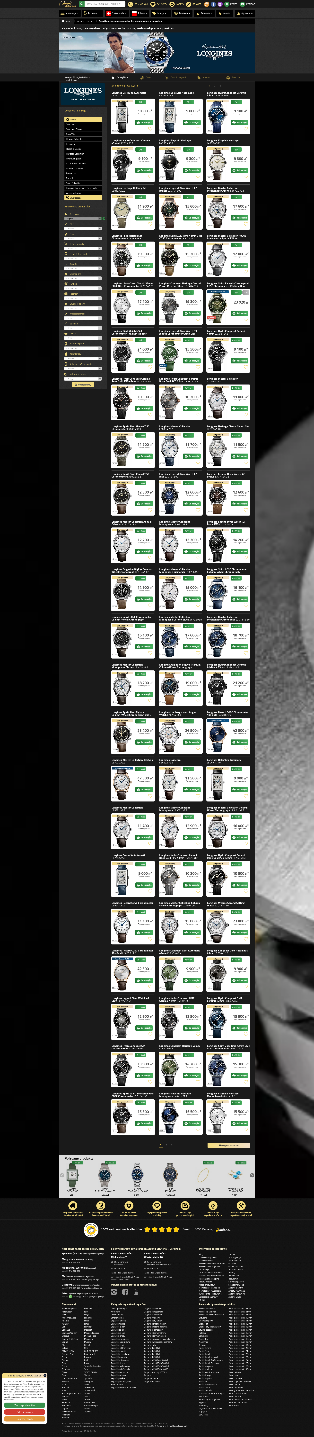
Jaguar (65, 1409)
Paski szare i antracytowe (240, 1399)
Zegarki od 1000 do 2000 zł (156, 1363)
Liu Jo (86, 1315)
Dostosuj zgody (25, 1418)
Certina (65, 1360)
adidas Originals (69, 1309)
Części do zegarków (208, 1257)
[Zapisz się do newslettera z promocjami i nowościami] (206, 4)
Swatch (87, 1384)
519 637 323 (74, 1279)
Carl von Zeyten (69, 1354)
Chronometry (117, 1315)
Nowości (74, 119)
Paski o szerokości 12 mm (240, 1324)
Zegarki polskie (118, 1378)
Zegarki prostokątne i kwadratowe (121, 1382)
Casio (64, 1357)
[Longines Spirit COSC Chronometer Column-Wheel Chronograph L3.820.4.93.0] (218, 593)
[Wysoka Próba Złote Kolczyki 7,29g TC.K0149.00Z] (236, 1174)
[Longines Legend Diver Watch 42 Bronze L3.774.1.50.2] (170, 211)
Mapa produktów (207, 1285)
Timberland (89, 1390)
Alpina (65, 1315)
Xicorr (87, 1409)
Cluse (64, 1363)
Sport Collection (73, 183)
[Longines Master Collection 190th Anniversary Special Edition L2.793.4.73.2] (218, 259)
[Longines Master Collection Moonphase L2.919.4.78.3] (170, 545)
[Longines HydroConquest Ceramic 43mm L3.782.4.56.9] (218, 354)
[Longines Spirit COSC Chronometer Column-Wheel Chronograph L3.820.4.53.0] (122, 640)
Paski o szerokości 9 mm (239, 1315)
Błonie (65, 1345)
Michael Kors (90, 1336)
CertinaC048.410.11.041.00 (138, 1190)
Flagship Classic (73, 149)
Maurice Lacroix (91, 1333)
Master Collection (74, 168)
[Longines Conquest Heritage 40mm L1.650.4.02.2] (170, 1069)
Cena (72, 234)
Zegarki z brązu (118, 1336)
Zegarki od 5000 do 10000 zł (157, 1369)
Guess (64, 1399)
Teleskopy (203, 1405)
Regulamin (233, 1279)
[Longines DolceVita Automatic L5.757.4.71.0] (122, 116)
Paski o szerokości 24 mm (240, 1360)
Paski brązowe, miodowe (239, 1381)
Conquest (70, 124)
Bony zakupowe (206, 1321)
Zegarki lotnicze (118, 1363)
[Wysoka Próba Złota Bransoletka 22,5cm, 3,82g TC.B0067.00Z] (203, 1174)
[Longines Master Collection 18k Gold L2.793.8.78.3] (122, 783)
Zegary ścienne (151, 1378)
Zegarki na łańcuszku (120, 1369)
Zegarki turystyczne (153, 1315)
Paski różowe (234, 1396)
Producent (74, 214)
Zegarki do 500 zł (152, 1357)
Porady (231, 1272)
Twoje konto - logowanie (210, 1294)
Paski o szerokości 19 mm (240, 1345)
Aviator (65, 1324)
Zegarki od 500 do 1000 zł (156, 1360)
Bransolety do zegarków (210, 1327)
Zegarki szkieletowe (153, 1309)
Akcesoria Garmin (207, 1309)
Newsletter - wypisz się (210, 1291)
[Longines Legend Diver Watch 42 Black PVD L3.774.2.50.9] (218, 545)
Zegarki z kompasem (153, 1330)
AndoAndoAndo (69, 1318)
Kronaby (88, 1309)
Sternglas (88, 1381)
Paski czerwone (235, 1387)
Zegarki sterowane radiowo (123, 1387)
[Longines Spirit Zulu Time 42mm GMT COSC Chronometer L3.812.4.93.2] (218, 1069)
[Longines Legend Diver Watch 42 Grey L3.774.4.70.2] (122, 1022)
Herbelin (66, 1402)
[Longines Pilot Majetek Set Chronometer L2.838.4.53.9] (122, 259)
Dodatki (73, 333)
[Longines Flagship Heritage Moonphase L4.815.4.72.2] (218, 1117)
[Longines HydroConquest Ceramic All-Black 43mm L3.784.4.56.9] (218, 688)
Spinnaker (88, 1378)
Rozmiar (74, 294)
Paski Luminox (205, 1369)
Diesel (64, 1372)
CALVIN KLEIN (68, 1351)
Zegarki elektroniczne (121, 1348)
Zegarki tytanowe (152, 1318)
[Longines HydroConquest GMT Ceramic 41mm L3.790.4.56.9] (170, 1022)
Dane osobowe (206, 1260)
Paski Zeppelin (205, 1390)
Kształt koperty (77, 343)
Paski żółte (233, 1405)
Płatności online (235, 1270)
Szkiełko (74, 323)
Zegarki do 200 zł (152, 1348)
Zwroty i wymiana (236, 1291)
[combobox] (105, 4)
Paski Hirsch (204, 1354)
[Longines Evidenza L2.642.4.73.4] (170, 783)
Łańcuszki (203, 1336)
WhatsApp (76, 1296)
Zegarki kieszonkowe (120, 1354)
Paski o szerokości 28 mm (240, 1366)
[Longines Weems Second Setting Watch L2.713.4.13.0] (218, 926)
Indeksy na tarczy (78, 374)
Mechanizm (75, 274)
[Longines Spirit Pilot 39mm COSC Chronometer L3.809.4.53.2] (122, 497)
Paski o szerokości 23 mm (240, 1357)
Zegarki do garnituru (120, 1342)
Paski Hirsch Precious (209, 1363)
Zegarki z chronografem (155, 1324)
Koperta (73, 264)
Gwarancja (204, 1270)
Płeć (72, 224)
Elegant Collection (74, 139)
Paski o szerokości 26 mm (240, 1363)
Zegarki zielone (118, 1333)
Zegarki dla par (118, 1327)
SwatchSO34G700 (72, 1190)
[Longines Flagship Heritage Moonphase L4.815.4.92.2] (170, 1117)
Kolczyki (202, 1333)
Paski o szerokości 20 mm (240, 1348)
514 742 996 (74, 1271)
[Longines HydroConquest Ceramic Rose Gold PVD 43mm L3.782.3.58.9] (218, 879)
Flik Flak (65, 1387)
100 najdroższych (119, 1309)
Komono (65, 1418)
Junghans (66, 1415)
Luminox (88, 1327)
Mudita (87, 1342)
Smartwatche (117, 1318)
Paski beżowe (234, 1372)
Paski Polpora (205, 1378)
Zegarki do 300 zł (152, 1351)
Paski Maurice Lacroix (209, 1372)
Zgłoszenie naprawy (208, 1297)
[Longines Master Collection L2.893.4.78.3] (122, 831)
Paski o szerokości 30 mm (240, 1369)
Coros (64, 1366)
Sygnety (202, 1402)
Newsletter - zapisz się (209, 1288)
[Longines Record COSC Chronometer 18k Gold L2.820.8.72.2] (122, 974)
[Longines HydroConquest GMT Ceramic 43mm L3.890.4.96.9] (218, 1022)
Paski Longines (206, 1366)
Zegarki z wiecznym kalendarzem (159, 1339)
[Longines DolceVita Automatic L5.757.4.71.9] (122, 879)
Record (69, 178)
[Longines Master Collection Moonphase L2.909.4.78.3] (170, 831)
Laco (86, 1312)
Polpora (87, 1357)
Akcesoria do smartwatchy (211, 1315)
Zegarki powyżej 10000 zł (155, 1372)
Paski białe (233, 1375)
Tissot (87, 1396)
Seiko (86, 1369)
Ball (63, 1327)
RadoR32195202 (170, 1190)
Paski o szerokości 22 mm (240, 1354)
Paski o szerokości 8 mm (239, 1312)
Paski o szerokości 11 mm (240, 1321)
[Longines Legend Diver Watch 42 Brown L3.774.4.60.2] (218, 497)
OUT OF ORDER (91, 1351)
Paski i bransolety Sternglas (212, 1393)
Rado (86, 1360)
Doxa (64, 1375)
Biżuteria (203, 1318)
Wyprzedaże (75, 198)
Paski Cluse (204, 1351)
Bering (65, 1342)
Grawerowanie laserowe (210, 1272)
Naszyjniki (203, 1342)
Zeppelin (88, 1411)
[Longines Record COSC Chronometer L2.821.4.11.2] (122, 926)
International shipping (209, 1279)
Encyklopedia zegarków (209, 1266)
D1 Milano (66, 1369)
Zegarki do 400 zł (152, 1354)
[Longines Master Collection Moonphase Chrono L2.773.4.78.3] (122, 688)
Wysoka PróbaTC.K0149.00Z (235, 1190)
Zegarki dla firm (235, 1288)
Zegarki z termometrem (155, 1336)
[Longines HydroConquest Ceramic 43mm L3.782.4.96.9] (218, 116)
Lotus (86, 1324)
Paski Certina (205, 1348)
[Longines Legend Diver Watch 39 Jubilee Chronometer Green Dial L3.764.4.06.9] (170, 354)
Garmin (65, 1396)
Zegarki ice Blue (118, 1330)
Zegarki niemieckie (119, 1372)
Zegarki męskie (118, 1324)
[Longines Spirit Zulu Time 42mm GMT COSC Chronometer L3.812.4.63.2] (170, 259)
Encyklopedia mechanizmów (212, 1263)
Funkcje (73, 284)
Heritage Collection (75, 154)
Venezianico (89, 1402)
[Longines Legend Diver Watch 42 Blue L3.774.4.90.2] (170, 497)
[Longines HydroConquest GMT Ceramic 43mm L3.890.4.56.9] (122, 1069)
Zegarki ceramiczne (120, 1339)
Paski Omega (205, 1375)
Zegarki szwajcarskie (153, 1312)
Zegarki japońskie (119, 1351)
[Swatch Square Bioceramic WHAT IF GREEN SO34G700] (73, 1174)
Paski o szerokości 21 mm (240, 1351)
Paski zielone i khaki (237, 1402)
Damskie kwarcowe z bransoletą (81, 188)
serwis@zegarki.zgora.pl (92, 1279)
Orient (87, 1345)
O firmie (232, 1263)
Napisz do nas (234, 1260)
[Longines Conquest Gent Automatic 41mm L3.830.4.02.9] (170, 974)
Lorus (86, 1321)
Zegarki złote (150, 1345)
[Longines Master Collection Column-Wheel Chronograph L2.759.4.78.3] (170, 926)
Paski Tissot (204, 1387)
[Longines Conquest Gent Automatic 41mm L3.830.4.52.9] (218, 974)
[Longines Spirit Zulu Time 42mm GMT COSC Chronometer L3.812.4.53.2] (122, 1117)
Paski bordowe (235, 1378)
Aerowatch (67, 1312)
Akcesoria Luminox (207, 1312)
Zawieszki (203, 1415)
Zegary (147, 1375)
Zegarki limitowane (120, 1360)
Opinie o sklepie (235, 1266)
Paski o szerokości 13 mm (240, 1327)
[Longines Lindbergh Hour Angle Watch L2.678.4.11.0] (170, 736)
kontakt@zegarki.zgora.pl (93, 1254)
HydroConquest (73, 159)
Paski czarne (234, 1384)
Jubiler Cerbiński (69, 1411)
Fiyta (64, 1384)
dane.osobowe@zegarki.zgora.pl (173, 1426)
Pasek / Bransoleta (79, 254)
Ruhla (86, 1363)
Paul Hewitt (89, 1354)
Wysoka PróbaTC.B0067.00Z (203, 1190)
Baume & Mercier (70, 1339)
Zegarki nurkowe (118, 1375)
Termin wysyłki (77, 244)
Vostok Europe (91, 1405)
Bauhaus (66, 1330)
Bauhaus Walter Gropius (69, 1334)
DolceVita (70, 134)
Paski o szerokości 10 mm (240, 1318)
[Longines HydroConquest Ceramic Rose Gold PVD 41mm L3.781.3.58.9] (122, 402)
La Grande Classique (76, 163)
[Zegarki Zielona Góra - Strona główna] (67, 3)
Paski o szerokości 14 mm (240, 1330)
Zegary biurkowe (152, 1381)
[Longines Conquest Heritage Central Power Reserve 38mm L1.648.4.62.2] (170, 307)
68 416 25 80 (120, 1269)
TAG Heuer (89, 1387)
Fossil (64, 1390)
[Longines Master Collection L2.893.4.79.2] (170, 450)
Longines (129, 94)
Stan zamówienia (236, 1285)
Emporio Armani (69, 1378)
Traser (87, 1399)
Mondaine (88, 1339)
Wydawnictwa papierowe (210, 1409)
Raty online (233, 1276)
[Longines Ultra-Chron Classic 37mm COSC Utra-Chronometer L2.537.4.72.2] (122, 307)
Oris (86, 1348)
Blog (201, 1254)
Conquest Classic (74, 129)
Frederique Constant (71, 1393)
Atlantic (65, 1321)
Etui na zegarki (206, 1330)
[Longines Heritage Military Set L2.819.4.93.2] (122, 211)
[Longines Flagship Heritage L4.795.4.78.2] (218, 164)
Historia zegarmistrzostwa (211, 1276)
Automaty (115, 1312)
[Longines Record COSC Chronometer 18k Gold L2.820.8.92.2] (218, 736)
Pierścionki (204, 1396)
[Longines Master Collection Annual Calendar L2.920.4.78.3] (122, 545)
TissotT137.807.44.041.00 (105, 1190)
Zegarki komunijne (236, 1294)
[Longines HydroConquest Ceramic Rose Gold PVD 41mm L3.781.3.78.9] (170, 402)
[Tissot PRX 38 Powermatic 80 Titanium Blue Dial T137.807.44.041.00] (105, 1174)
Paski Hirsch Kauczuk (208, 1357)
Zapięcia (203, 1411)
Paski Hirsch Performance (211, 1360)
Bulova (65, 1348)
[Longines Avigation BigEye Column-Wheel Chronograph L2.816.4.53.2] (122, 593)
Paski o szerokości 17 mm (240, 1339)
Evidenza (70, 144)
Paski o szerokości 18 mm (240, 1342)
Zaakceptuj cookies (24, 1405)
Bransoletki (204, 1324)
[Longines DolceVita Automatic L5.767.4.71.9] (170, 116)
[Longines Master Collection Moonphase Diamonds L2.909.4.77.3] (170, 593)
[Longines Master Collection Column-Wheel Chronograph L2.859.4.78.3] (218, 831)
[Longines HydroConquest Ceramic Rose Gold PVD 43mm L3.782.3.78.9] (170, 879)
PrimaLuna (71, 173)
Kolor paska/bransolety (81, 364)
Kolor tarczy (75, 354)
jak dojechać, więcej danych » (123, 1273)
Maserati (88, 1330)
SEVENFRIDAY (90, 1372)
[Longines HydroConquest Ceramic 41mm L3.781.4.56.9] (122, 164)
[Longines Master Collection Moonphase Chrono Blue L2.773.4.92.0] (218, 640)
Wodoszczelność (77, 314)
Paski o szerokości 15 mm (240, 1333)
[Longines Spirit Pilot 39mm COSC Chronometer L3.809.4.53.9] (122, 450)
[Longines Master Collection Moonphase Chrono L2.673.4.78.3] (218, 211)
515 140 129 (74, 1262)
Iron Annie (66, 1405)
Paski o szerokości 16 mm (240, 1336)
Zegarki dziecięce (119, 1345)
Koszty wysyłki (205, 1282)
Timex (87, 1393)
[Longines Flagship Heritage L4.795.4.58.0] (170, 164)
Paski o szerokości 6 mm (239, 1309)
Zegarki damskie (118, 1321)
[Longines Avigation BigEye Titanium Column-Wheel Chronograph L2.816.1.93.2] (170, 688)
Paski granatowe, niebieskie (241, 1390)
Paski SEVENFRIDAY (208, 1384)
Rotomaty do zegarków (209, 1399)
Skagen (87, 1375)
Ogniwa (202, 1345)
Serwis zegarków (236, 1282)
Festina (65, 1381)
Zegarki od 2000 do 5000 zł (156, 1366)
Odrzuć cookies (25, 1412)
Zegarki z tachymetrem (155, 1333)
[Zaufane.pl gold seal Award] (91, 1230)
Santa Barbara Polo (93, 1366)
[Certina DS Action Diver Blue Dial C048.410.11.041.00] (138, 1174)
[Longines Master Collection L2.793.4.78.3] (218, 402)
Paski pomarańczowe (238, 1393)
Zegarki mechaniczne (121, 1366)
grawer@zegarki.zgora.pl (92, 1288)
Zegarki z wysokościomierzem (158, 1342)
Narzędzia (203, 1339)
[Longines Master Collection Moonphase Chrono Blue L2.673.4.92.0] (170, 640)
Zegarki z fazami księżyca (155, 1327)
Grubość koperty (77, 304)
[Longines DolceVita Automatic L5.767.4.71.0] (218, 783)
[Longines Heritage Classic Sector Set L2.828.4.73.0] (218, 450)
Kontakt (232, 1254)
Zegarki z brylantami (153, 1321)
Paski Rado (204, 1381)
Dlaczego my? (234, 1257)
